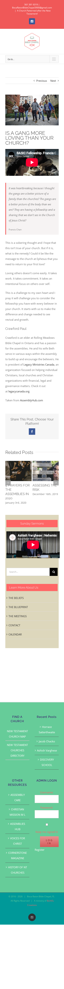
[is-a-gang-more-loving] (32, 110)
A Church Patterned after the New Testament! (33, 12)
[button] (8, 482)
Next (53, 80)
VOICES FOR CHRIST (17, 840)
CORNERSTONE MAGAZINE (17, 855)
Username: (46, 792)
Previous (41, 80)
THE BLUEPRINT (18, 607)
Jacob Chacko (47, 741)
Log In (49, 841)
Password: (46, 807)
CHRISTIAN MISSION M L (17, 811)
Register (39, 849)
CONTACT (14, 625)
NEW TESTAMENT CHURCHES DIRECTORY (17, 750)
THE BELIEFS (16, 598)
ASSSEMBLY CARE (17, 797)
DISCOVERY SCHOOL (47, 762)
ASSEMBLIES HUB (17, 826)
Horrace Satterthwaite (47, 729)
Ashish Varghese (47, 750)
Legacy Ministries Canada (38, 364)
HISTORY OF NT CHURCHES (17, 869)
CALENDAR (15, 634)
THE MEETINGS (18, 616)
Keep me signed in (47, 832)
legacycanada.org (19, 391)
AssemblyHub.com (31, 400)
